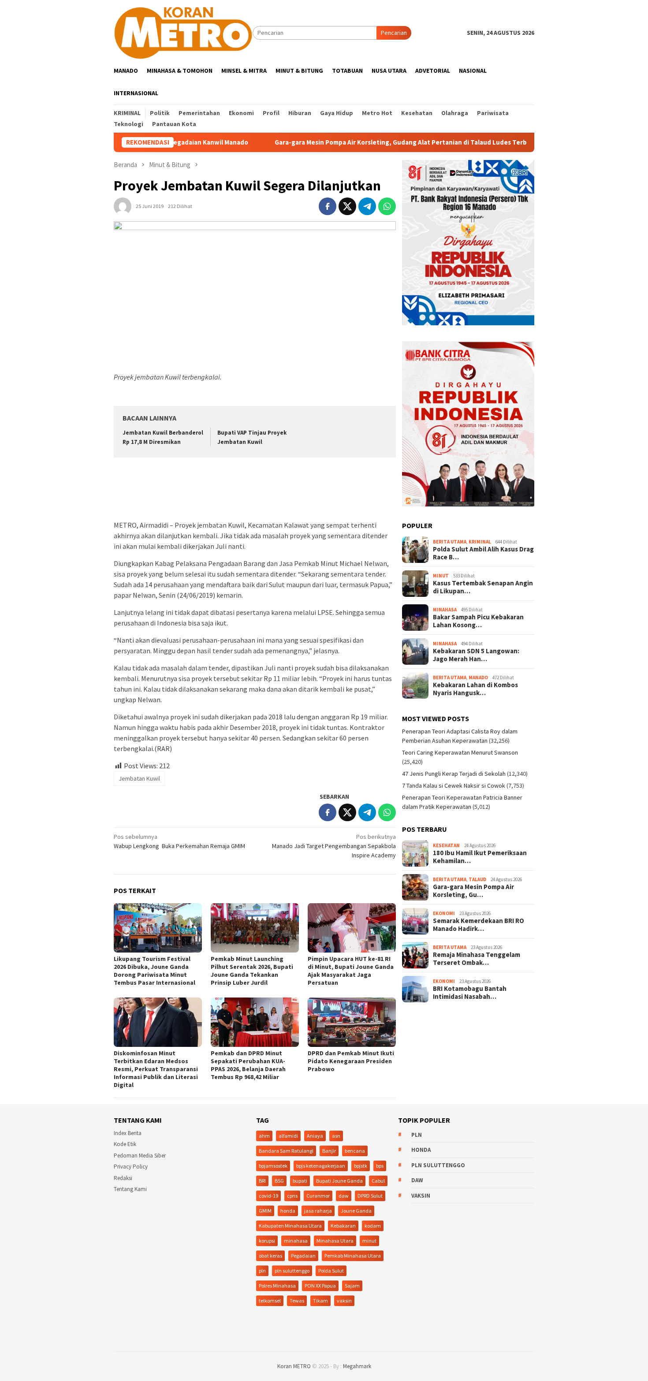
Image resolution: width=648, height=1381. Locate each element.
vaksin (344, 1300)
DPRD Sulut (370, 1195)
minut (369, 1240)
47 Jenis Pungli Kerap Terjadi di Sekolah (454, 774)
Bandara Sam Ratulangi (286, 1150)
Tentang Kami (130, 1189)
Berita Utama (449, 542)
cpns (292, 1195)
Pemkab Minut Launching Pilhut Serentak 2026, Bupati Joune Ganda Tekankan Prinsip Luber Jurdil (252, 970)
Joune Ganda (356, 1210)
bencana (355, 1150)
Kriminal (480, 542)
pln (262, 1270)
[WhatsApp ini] (387, 206)
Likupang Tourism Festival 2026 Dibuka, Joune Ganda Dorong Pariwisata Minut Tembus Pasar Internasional (154, 970)
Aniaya (315, 1135)
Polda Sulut (331, 1270)
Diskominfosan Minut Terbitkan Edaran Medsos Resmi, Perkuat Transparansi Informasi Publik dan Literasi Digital (156, 1069)
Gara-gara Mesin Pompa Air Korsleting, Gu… (473, 891)
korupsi (267, 1240)
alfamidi (288, 1135)
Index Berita (128, 1133)
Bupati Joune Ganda (339, 1180)
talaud (477, 879)
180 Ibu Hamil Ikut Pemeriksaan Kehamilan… (480, 857)
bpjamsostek (273, 1165)
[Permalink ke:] (122, 205)
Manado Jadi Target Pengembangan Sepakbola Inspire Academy (334, 846)
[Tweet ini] (347, 206)
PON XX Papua (320, 1285)
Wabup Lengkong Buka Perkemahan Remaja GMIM (179, 841)
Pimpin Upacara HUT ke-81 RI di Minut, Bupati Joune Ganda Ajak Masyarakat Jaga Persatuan (351, 970)
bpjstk (360, 1165)
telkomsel (270, 1300)
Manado (478, 677)
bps (380, 1165)
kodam (373, 1225)
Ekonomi (444, 913)
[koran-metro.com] (183, 32)
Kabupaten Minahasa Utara (290, 1225)
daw (344, 1195)
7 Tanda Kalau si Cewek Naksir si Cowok (453, 786)
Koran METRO (294, 1366)
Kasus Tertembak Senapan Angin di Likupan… (483, 587)
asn (336, 1135)
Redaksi (123, 1178)
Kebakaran (343, 1225)
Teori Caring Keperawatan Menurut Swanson (460, 753)
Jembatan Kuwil (139, 778)
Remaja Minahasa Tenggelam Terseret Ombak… (476, 959)
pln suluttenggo (292, 1270)
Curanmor (318, 1195)
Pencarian (394, 33)
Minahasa (445, 610)
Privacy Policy (131, 1166)
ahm (264, 1135)
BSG (279, 1180)
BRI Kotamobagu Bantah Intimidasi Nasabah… (469, 993)
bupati (300, 1180)
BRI (262, 1180)
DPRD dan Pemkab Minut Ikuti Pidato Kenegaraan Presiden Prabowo (351, 1061)
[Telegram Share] (367, 206)
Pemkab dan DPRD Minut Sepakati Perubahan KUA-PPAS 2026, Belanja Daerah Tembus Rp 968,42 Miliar (248, 1065)
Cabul (378, 1180)
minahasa (296, 1240)
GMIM (265, 1210)
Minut (441, 576)
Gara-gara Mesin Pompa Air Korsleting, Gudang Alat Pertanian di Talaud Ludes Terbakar (353, 142)
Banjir (329, 1150)
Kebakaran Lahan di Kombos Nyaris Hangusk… (475, 689)
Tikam (320, 1300)
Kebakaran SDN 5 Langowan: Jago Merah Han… (476, 655)
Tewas (297, 1300)
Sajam (352, 1285)
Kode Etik (125, 1144)
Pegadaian (303, 1255)
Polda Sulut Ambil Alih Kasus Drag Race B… (483, 553)
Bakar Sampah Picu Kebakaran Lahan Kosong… (478, 621)
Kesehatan (446, 845)
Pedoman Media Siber (140, 1155)
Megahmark (357, 1366)
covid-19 (268, 1195)
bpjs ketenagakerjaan (320, 1165)
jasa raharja (318, 1210)
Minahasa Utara (335, 1240)
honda (287, 1210)
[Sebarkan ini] (327, 206)
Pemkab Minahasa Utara (352, 1255)
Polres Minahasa (277, 1285)
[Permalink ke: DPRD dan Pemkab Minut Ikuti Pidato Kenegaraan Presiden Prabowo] (352, 1022)
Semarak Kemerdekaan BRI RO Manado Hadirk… (478, 925)
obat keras (270, 1255)
